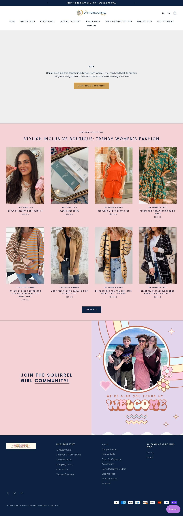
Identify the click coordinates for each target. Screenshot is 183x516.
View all (91, 309)
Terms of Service (65, 474)
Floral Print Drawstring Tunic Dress (157, 212)
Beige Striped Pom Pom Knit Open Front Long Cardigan (113, 292)
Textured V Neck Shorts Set (113, 211)
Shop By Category (70, 21)
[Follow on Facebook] (7, 493)
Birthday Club (63, 450)
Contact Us (62, 469)
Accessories (93, 21)
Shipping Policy (64, 464)
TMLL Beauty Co (25, 207)
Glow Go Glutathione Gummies (25, 211)
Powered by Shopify (48, 505)
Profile (150, 457)
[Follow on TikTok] (21, 493)
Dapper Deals (27, 21)
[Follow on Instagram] (14, 493)
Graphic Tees (144, 21)
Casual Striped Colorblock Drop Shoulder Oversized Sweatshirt (25, 294)
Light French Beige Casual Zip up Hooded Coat (69, 292)
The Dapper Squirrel (113, 207)
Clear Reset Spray (69, 211)
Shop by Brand (165, 21)
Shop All (91, 25)
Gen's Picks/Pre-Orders (119, 21)
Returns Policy (64, 459)
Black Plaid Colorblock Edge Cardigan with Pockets (157, 292)
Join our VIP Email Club (68, 454)
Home (12, 21)
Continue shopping (91, 85)
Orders (150, 452)
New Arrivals (47, 21)
